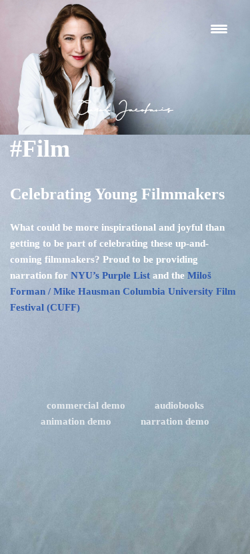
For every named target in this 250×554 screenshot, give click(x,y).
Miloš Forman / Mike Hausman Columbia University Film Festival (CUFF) (123, 291)
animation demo (76, 421)
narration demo (175, 421)
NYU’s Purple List (109, 275)
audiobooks (179, 405)
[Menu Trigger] (219, 28)
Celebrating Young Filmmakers (117, 194)
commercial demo (86, 405)
